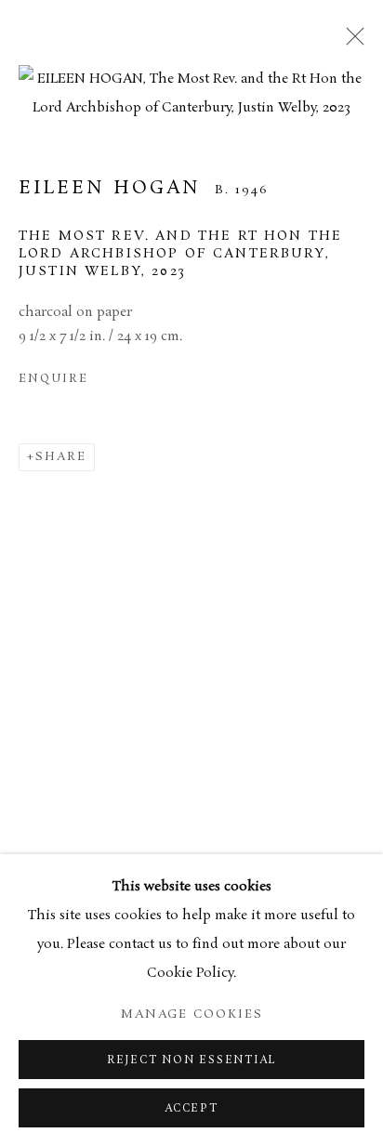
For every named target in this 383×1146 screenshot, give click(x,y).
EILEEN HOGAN (110, 188)
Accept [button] (191, 1108)
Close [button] (350, 42)
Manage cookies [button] (192, 1014)
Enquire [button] (53, 379)
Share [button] (60, 457)
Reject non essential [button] (191, 1060)
